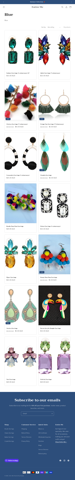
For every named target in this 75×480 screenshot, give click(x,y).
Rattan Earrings (9, 437)
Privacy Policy (25, 441)
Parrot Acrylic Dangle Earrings (50, 328)
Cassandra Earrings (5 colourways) (18, 175)
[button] (4, 7)
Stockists (41, 441)
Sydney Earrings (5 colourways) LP (17, 73)
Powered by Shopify (19, 475)
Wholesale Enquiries (44, 437)
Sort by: (43, 27)
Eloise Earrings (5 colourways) (50, 226)
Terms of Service (26, 437)
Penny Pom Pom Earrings (48, 277)
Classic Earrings (9, 433)
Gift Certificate (42, 433)
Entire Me (11, 475)
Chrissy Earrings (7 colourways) (17, 124)
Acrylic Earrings (9, 429)
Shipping (24, 429)
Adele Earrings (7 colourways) (50, 73)
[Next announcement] (71, 2)
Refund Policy (25, 433)
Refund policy (42, 453)
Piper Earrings (11, 277)
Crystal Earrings (9, 441)
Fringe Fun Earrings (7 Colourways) (52, 124)
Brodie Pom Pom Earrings (15, 226)
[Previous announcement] (4, 2)
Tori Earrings (10, 379)
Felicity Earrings (46, 379)
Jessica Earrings (12, 328)
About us (41, 429)
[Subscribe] (52, 413)
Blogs (40, 445)
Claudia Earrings (46, 175)
